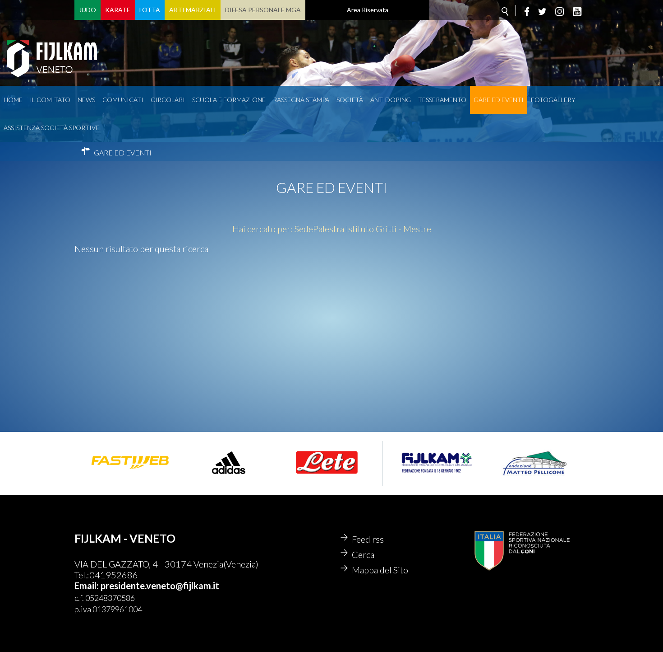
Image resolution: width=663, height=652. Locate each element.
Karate (117, 10)
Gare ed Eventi (499, 99)
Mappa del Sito (380, 569)
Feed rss (368, 539)
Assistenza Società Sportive (51, 127)
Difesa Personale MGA (263, 10)
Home (13, 99)
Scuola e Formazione (229, 99)
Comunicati (122, 99)
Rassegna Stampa (301, 99)
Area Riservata (367, 10)
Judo (87, 10)
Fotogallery (553, 99)
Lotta (149, 10)
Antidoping (390, 99)
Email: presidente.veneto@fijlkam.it (146, 585)
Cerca (363, 554)
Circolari (168, 99)
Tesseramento (442, 99)
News (86, 99)
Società (349, 99)
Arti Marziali (192, 10)
